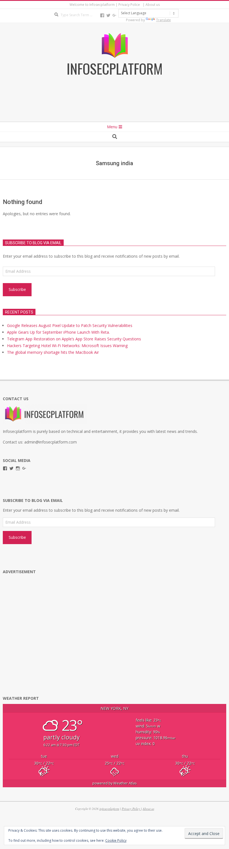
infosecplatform (109, 809)
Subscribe (17, 289)
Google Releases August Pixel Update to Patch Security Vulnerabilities (69, 325)
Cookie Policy (116, 840)
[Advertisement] (114, 106)
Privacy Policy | (132, 809)
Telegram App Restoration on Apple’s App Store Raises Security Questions (74, 339)
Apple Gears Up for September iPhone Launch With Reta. (58, 332)
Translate (163, 20)
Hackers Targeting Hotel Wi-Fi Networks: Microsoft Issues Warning (67, 345)
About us (148, 809)
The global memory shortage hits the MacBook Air (53, 352)
